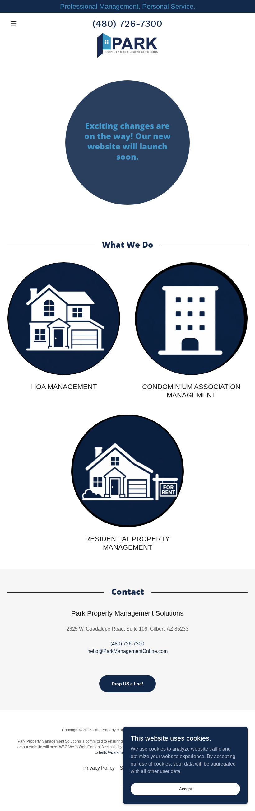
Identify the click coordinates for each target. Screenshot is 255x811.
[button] (25, 23)
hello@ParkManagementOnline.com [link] (127, 651)
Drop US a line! (127, 683)
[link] (127, 45)
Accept (185, 788)
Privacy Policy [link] (99, 768)
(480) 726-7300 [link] (127, 23)
